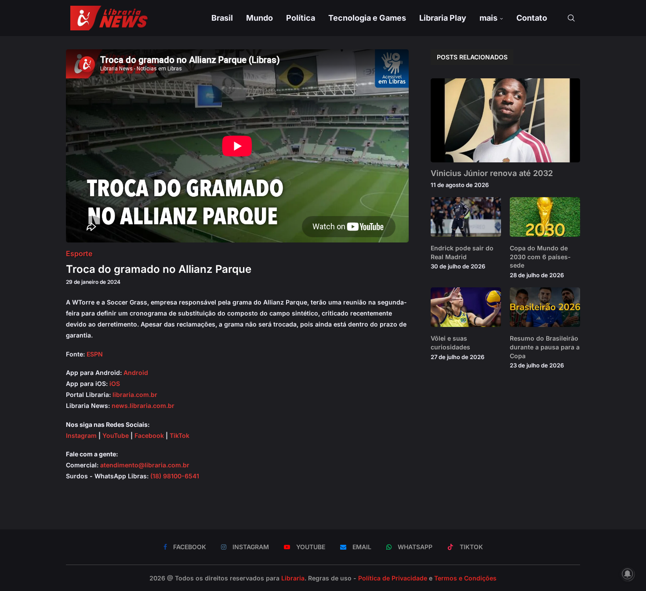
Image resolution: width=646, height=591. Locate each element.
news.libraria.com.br (143, 405)
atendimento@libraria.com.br (144, 465)
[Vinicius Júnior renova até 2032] (505, 120)
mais (488, 17)
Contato (531, 17)
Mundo (259, 17)
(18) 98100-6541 (174, 476)
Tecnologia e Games (367, 17)
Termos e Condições (465, 578)
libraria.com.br (135, 394)
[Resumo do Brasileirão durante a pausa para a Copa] (545, 307)
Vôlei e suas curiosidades (450, 342)
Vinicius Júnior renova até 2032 (492, 173)
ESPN (95, 354)
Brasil (222, 17)
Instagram (81, 435)
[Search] (571, 18)
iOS (114, 383)
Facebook (149, 435)
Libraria (293, 578)
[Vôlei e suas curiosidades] (466, 307)
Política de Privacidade (392, 578)
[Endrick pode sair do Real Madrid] (466, 217)
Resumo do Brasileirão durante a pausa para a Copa (545, 346)
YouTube (115, 435)
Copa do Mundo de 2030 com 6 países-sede (540, 256)
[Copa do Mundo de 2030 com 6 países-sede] (545, 217)
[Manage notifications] (628, 574)
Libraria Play (442, 17)
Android (135, 372)
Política (300, 17)
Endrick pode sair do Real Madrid (462, 252)
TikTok (179, 435)
